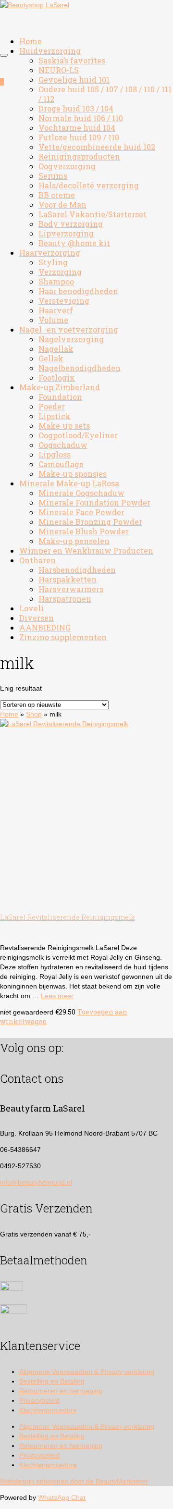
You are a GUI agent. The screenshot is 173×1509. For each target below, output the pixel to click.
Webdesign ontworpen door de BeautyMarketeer (74, 1481)
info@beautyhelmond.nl (36, 1182)
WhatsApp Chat (62, 1497)
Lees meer (57, 996)
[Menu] (4, 55)
